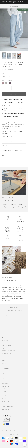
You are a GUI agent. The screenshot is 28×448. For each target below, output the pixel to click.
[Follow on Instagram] (6, 430)
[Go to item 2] (9, 55)
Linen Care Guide (6, 345)
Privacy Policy (5, 356)
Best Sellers (5, 381)
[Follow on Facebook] (2, 430)
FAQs (3, 348)
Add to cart (14, 94)
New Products (5, 383)
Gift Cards (4, 389)
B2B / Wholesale (6, 399)
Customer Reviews (7, 371)
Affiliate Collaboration (7, 406)
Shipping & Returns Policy (8, 350)
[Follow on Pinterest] (10, 430)
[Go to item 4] (18, 55)
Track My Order (6, 343)
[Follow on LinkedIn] (14, 430)
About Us (4, 363)
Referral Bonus (5, 409)
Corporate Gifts (6, 401)
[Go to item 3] (14, 55)
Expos (3, 404)
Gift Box (4, 391)
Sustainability (5, 368)
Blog (3, 373)
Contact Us (5, 340)
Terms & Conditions (7, 353)
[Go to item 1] (4, 55)
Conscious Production (8, 366)
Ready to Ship (5, 386)
